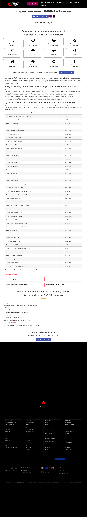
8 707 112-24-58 (60, 459)
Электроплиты (8, 429)
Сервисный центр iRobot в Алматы (15, 279)
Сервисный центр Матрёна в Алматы (16, 284)
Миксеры (28, 443)
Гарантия (69, 2)
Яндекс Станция (68, 442)
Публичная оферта (62, 470)
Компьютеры (7, 440)
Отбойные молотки (49, 427)
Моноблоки (7, 443)
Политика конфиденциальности (65, 471)
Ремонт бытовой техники (47, 2)
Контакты (43, 5)
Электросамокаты (69, 444)
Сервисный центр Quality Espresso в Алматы (58, 279)
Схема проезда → (8, 473)
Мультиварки (29, 434)
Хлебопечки (28, 445)
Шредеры (47, 444)
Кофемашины (29, 426)
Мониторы (7, 442)
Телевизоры (7, 431)
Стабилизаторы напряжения (11, 447)
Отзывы (76, 2)
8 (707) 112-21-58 (13, 323)
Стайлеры (67, 433)
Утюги (27, 427)
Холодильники (8, 426)
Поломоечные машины (10, 433)
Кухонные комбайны (30, 431)
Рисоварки (28, 447)
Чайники (28, 440)
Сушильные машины (9, 424)
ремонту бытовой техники (20, 482)
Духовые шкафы (8, 427)
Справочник (60, 2)
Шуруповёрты (48, 426)
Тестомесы (28, 451)
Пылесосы (28, 420)
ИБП (6, 445)
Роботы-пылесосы (30, 422)
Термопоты (28, 442)
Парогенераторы (29, 429)
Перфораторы (48, 422)
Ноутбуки (7, 438)
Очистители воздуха (69, 426)
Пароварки (28, 449)
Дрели (46, 424)
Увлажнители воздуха (69, 424)
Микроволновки (29, 424)
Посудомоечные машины (10, 422)
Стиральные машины (9, 420)
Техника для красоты (69, 431)
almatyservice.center (25, 467)
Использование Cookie (63, 473)
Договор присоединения (63, 468)
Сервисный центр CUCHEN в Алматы (56, 284)
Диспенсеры (48, 445)
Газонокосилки (48, 433)
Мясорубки (28, 433)
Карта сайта (61, 475)
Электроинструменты (50, 420)
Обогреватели (68, 422)
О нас (60, 467)
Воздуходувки (48, 435)
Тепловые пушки (68, 420)
